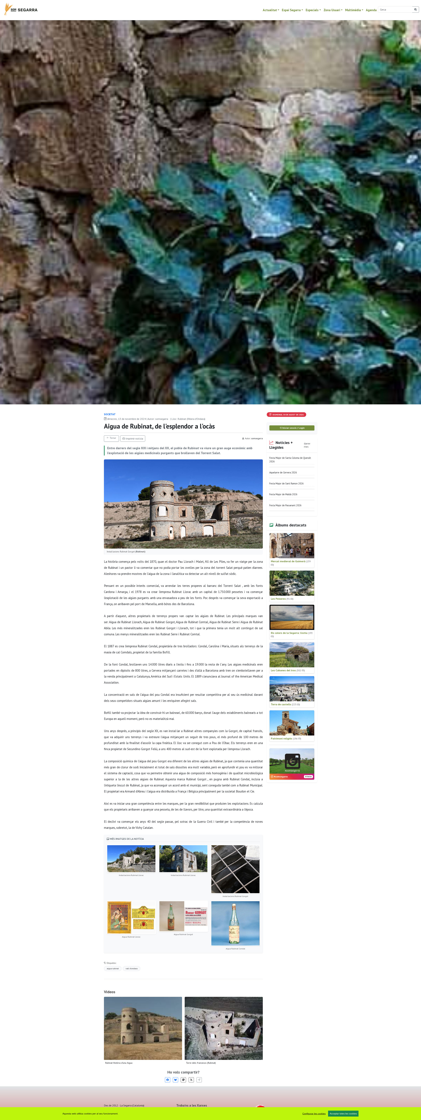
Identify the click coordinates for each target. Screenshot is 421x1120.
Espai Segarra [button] (291, 10)
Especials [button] (312, 10)
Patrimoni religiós (286, 738)
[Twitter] (191, 1079)
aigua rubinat (113, 968)
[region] (210, 1113)
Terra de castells (285, 704)
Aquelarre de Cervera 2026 (283, 472)
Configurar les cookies (314, 1113)
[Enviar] (199, 1079)
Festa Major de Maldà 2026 (283, 494)
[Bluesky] (175, 1079)
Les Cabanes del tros (288, 670)
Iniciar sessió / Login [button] (293, 427)
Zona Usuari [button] (332, 10)
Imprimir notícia (134, 438)
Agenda (371, 10)
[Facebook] (167, 1079)
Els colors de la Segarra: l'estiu (292, 634)
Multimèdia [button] (353, 10)
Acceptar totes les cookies (343, 1113)
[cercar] (415, 9)
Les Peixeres (282, 598)
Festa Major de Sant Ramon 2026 (286, 483)
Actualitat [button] (270, 10)
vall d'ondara (131, 968)
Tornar (112, 437)
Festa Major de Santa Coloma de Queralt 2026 (290, 459)
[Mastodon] (183, 1079)
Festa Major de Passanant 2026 (285, 505)
